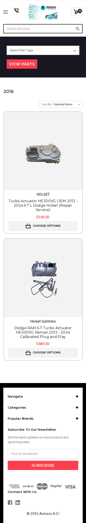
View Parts (22, 64)
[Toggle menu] (11, 12)
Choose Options (46, 225)
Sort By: (47, 104)
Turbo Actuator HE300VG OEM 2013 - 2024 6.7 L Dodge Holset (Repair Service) (43, 205)
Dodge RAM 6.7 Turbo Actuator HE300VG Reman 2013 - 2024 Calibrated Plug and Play (43, 332)
